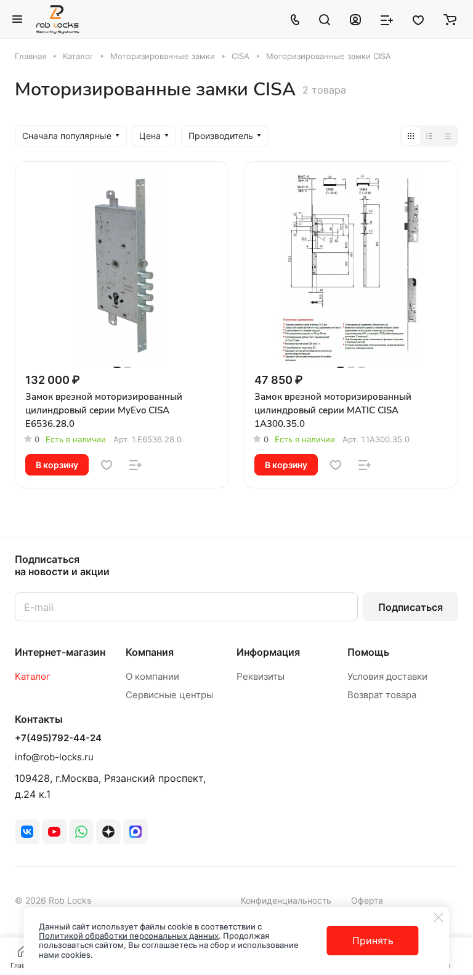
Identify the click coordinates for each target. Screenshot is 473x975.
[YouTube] (54, 831)
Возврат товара (381, 695)
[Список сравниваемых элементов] (387, 19)
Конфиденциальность (286, 900)
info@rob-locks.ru (54, 757)
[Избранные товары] (418, 19)
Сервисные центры (169, 695)
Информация (268, 652)
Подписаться (410, 607)
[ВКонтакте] (27, 831)
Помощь (368, 652)
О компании (152, 676)
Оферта (367, 900)
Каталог (33, 676)
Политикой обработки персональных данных (129, 936)
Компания (150, 652)
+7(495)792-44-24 (58, 738)
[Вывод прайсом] (448, 136)
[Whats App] (81, 831)
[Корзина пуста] (449, 19)
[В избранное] (106, 465)
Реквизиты (260, 676)
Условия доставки (387, 676)
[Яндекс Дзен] (108, 831)
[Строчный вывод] (429, 136)
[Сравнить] (135, 465)
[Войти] (355, 19)
